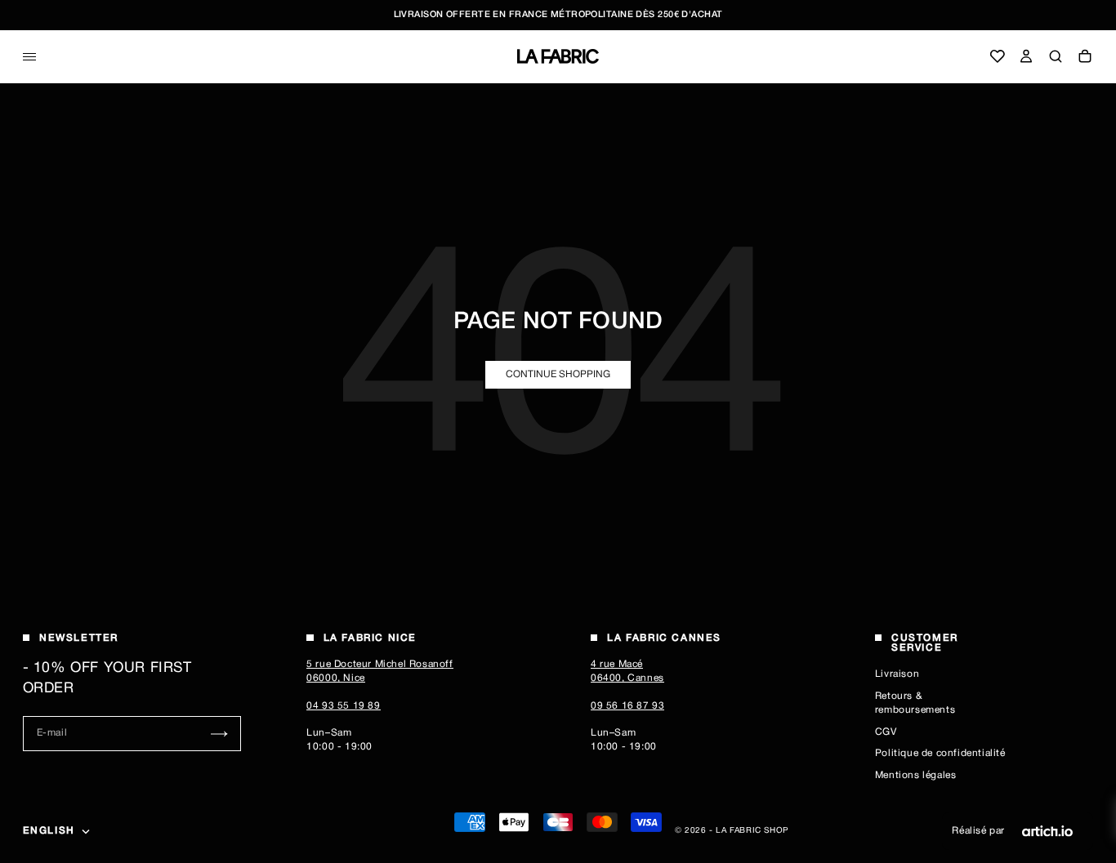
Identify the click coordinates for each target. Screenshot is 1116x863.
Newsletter (78, 638)
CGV (886, 731)
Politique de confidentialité (940, 753)
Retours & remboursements (915, 703)
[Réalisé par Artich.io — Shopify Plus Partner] (1047, 831)
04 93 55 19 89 (343, 705)
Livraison (897, 673)
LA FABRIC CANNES (664, 638)
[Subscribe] (219, 733)
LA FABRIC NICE (370, 638)
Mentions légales (916, 775)
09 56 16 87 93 (627, 705)
